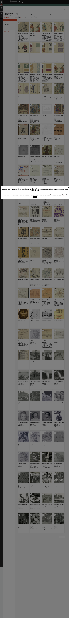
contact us (63, 195)
